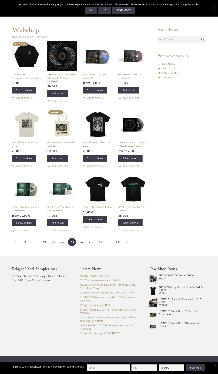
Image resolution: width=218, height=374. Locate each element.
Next (127, 242)
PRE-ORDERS (165, 77)
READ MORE (124, 10)
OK (90, 10)
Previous (16, 242)
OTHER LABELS (166, 63)
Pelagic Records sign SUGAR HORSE (100, 333)
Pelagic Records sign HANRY (96, 275)
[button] (22, 98)
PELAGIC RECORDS (168, 72)
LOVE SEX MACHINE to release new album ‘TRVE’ (107, 292)
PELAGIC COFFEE (167, 68)
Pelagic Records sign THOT (95, 305)
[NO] (213, 8)
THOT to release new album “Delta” (100, 280)
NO (104, 10)
